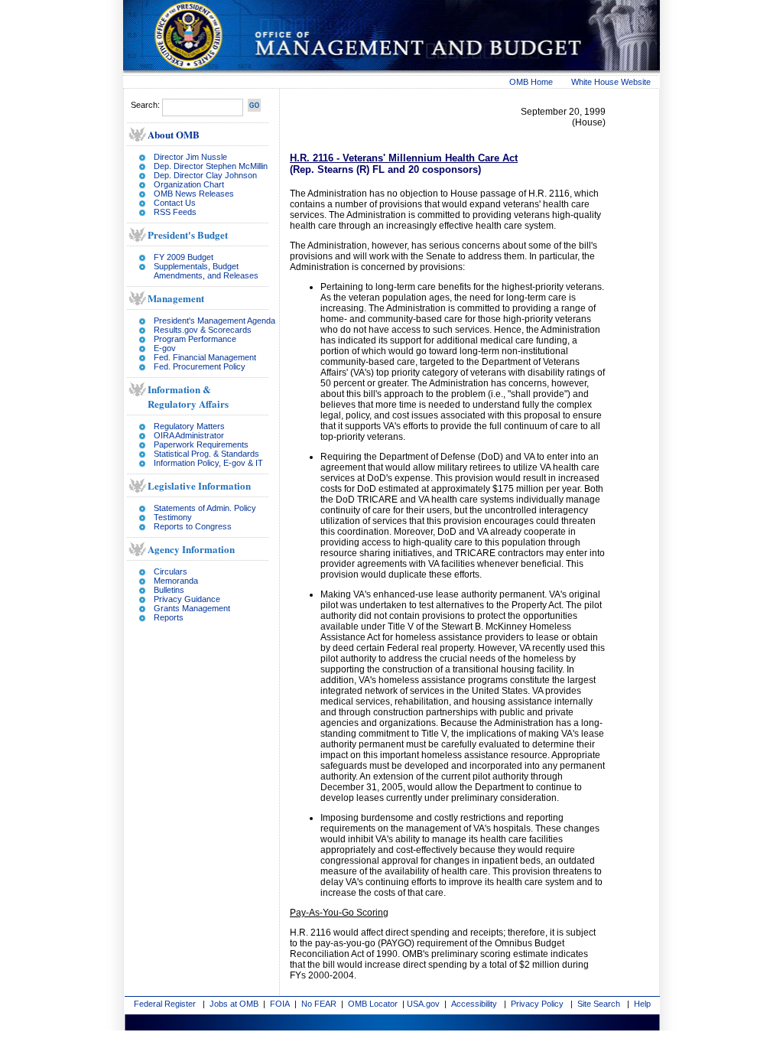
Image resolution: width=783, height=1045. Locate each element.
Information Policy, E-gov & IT (208, 462)
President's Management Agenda (214, 320)
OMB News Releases (194, 193)
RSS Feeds (175, 211)
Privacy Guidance (187, 599)
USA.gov (423, 1003)
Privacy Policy (537, 1003)
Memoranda (176, 580)
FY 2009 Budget (183, 257)
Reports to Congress (193, 526)
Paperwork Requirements (201, 444)
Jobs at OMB (234, 1003)
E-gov (165, 348)
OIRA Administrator (189, 435)
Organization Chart (189, 184)
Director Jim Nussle (190, 156)
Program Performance (195, 338)
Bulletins (169, 589)
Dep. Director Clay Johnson (205, 175)
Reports (169, 617)
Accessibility (474, 1003)
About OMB (174, 134)
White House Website (611, 81)
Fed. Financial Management (205, 357)
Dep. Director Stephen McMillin (211, 166)
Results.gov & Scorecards (203, 329)
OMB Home (531, 81)
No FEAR (318, 1003)
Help (642, 1003)
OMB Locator (373, 1003)
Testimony (173, 517)
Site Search (598, 1003)
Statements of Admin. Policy (205, 508)
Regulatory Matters (189, 426)
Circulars (170, 571)
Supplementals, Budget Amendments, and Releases (206, 271)
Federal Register (165, 1003)
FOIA (280, 1003)
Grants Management (192, 608)
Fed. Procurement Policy (199, 366)
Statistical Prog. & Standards (206, 453)
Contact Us (175, 202)
